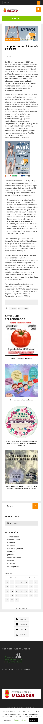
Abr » (24, 608)
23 (12, 595)
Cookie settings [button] (20, 720)
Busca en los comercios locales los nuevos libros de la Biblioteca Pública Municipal (21, 487)
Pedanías (11, 563)
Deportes (11, 545)
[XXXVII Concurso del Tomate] (21, 339)
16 (12, 591)
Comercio (8, 39)
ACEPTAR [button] (33, 720)
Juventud (10, 554)
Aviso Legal (11, 707)
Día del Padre (23, 308)
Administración (13, 537)
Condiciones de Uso (27, 707)
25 (21, 595)
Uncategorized (13, 566)
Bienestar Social (13, 540)
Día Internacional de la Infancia (21, 400)
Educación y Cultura (15, 548)
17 (17, 591)
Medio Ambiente (14, 557)
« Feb (18, 608)
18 (21, 591)
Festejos (11, 551)
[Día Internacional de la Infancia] (21, 380)
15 (7, 591)
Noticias (16, 39)
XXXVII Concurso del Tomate (21, 359)
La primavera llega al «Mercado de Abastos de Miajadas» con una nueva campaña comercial (22, 443)
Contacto (14, 18)
